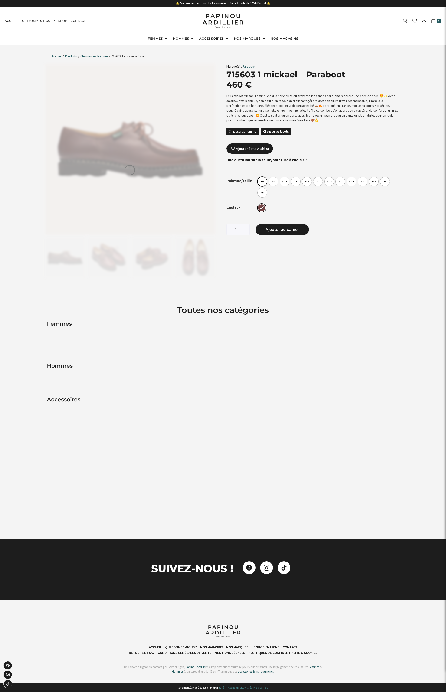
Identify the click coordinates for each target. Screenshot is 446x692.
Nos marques (237, 647)
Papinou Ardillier (196, 667)
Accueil (12, 21)
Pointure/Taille (239, 180)
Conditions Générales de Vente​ (184, 652)
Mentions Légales (230, 652)
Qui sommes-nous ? (38, 21)
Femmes (313, 667)
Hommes (177, 671)
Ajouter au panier (282, 229)
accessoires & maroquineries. (256, 671)
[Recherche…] (406, 21)
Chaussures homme (94, 56)
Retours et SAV (141, 652)
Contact (78, 21)
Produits (71, 56)
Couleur (233, 207)
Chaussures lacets (276, 131)
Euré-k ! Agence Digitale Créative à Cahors (243, 687)
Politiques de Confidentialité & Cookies (282, 652)
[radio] (262, 181)
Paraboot (249, 66)
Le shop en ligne (265, 647)
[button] (158, 38)
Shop (62, 21)
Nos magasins (211, 647)
